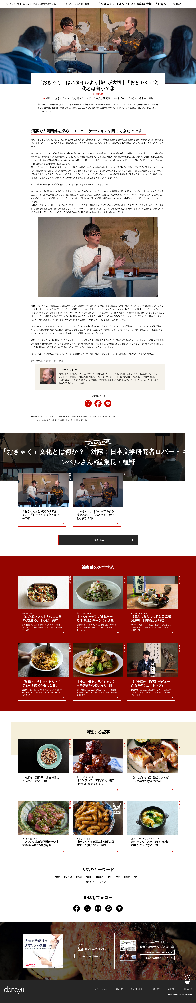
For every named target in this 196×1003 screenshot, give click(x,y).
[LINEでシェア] (107, 403)
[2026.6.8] (98, 756)
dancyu (34, 417)
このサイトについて (101, 989)
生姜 (127, 877)
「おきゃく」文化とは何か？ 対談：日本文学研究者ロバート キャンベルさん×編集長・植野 (103, 98)
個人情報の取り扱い (138, 989)
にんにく (91, 882)
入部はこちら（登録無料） (91, 956)
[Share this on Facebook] (98, 403)
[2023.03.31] (98, 490)
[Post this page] (88, 403)
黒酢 (89, 877)
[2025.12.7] (98, 818)
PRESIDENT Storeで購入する (157, 952)
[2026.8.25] (98, 593)
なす (103, 882)
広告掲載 (156, 989)
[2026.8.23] (98, 660)
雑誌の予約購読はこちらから (157, 958)
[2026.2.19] (43, 818)
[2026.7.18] (152, 756)
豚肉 (79, 877)
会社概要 (171, 989)
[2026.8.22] (152, 660)
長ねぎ (100, 877)
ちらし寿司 (114, 877)
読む (42, 417)
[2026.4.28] (152, 818)
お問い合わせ (187, 989)
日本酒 (68, 877)
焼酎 (57, 877)
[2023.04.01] (43, 490)
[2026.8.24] (43, 593)
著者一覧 (119, 989)
